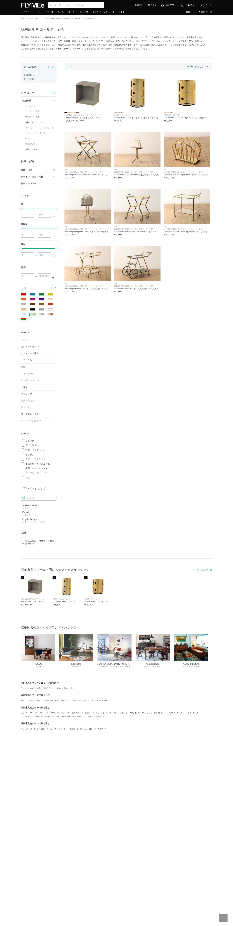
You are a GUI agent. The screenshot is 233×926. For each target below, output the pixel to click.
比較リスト (171, 5)
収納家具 (67, 18)
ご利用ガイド (205, 12)
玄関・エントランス (35, 459)
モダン (23, 700)
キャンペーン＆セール (103, 12)
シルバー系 (76, 716)
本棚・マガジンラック (45, 688)
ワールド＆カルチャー (98, 700)
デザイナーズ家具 (51, 700)
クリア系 (55, 716)
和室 (27, 477)
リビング (29, 440)
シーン (61, 12)
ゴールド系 (65, 716)
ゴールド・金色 (52, 29)
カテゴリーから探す (53, 18)
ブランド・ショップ (78, 12)
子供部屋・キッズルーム (37, 463)
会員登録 (139, 5)
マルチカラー (99, 716)
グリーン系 (43, 713)
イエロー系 (54, 713)
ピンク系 (75, 713)
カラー (39, 12)
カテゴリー (26, 12)
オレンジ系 (65, 713)
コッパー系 (87, 716)
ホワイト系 (45, 716)
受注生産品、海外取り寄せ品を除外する (40, 542)
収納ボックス (69, 688)
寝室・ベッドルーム (35, 450)
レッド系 (24, 713)
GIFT (121, 12)
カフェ (74, 700)
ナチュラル (65, 700)
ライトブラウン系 (191, 713)
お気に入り (190, 5)
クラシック (83, 700)
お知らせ (190, 12)
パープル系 (85, 713)
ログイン (152, 5)
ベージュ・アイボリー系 (101, 713)
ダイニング (31, 445)
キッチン (29, 454)
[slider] (21, 208)
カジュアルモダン (35, 700)
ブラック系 (25, 716)
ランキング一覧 (204, 570)
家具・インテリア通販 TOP (31, 18)
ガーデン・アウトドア (36, 473)
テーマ (50, 12)
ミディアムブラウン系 (173, 713)
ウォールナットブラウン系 (152, 713)
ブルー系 (33, 713)
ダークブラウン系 (133, 713)
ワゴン (59, 688)
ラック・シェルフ (28, 688)
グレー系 (35, 716)
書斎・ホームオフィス (36, 468)
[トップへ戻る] (223, 918)
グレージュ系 (118, 713)
